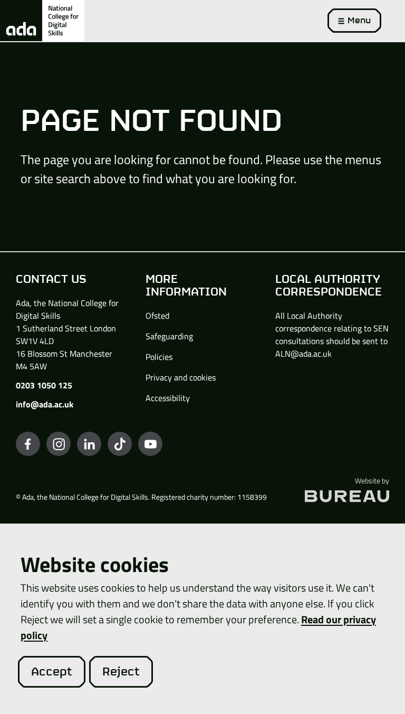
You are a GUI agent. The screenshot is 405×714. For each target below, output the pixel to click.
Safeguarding (169, 336)
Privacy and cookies (181, 377)
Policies (159, 357)
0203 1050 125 (44, 385)
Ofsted (157, 315)
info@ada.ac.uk (44, 404)
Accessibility (168, 398)
